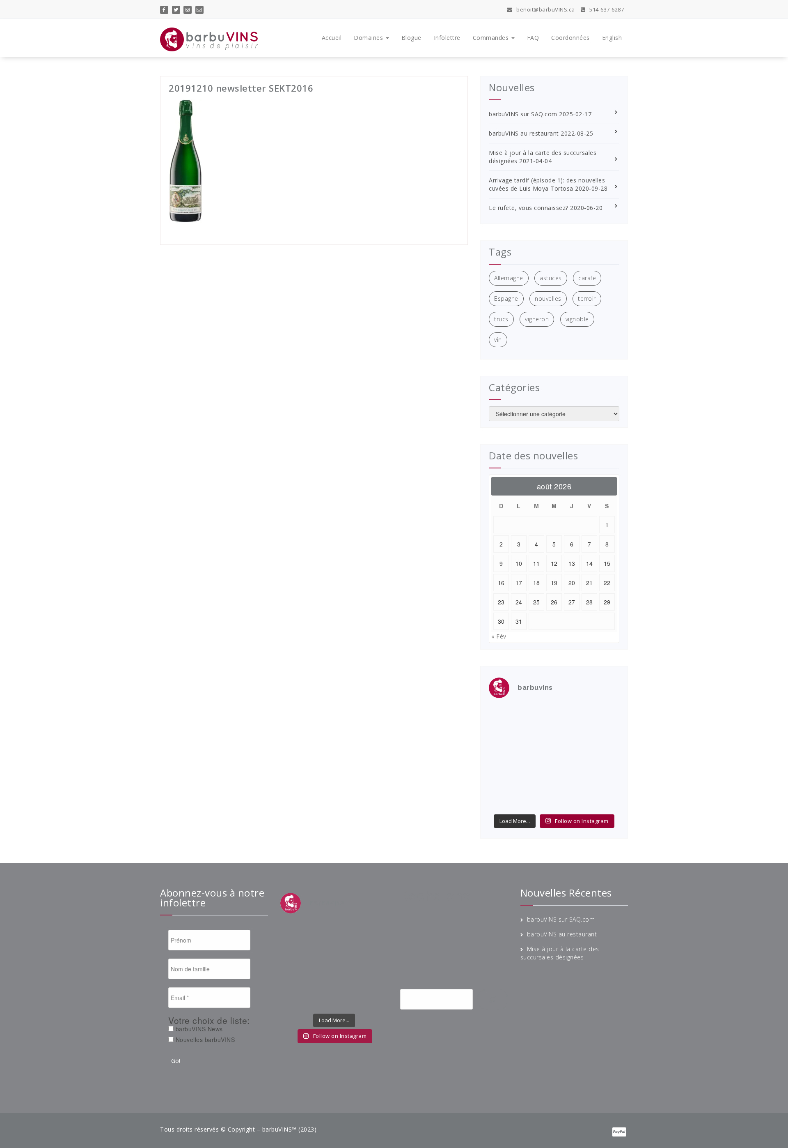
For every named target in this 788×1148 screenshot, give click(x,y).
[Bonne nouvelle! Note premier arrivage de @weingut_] (571, 736)
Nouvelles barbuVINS (204, 1039)
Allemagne (508, 278)
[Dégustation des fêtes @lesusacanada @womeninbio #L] (537, 778)
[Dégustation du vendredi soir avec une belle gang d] (571, 799)
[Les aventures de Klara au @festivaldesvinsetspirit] (571, 716)
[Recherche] (492, 999)
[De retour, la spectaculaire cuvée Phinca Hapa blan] (604, 757)
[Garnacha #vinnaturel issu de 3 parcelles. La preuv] (537, 757)
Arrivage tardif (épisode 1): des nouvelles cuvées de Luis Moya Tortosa (547, 184)
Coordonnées (570, 37)
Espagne (506, 298)
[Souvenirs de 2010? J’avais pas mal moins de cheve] (537, 716)
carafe (587, 278)
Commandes (492, 37)
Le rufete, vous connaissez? (528, 208)
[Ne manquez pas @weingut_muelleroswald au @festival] (503, 736)
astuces (551, 278)
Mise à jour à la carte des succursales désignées (559, 953)
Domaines (369, 37)
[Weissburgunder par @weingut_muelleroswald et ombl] (537, 736)
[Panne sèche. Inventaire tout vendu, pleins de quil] (604, 778)
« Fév (498, 636)
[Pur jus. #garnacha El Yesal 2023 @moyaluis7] (571, 757)
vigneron (537, 319)
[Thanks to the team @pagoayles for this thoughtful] (503, 799)
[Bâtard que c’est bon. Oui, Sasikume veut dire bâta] (503, 716)
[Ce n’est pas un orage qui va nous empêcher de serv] (604, 799)
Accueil (332, 37)
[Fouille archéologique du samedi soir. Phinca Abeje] (604, 736)
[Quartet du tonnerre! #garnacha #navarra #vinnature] (503, 757)
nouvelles (548, 298)
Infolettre (447, 37)
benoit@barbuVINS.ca (545, 9)
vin (498, 339)
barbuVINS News (198, 1029)
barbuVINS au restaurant (524, 133)
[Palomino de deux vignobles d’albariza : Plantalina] (537, 799)
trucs (501, 319)
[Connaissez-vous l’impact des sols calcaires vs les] (604, 716)
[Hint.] (503, 778)
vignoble (577, 319)
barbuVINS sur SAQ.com (523, 114)
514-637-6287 (606, 9)
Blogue (411, 37)
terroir (587, 298)
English (612, 37)
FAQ (533, 37)
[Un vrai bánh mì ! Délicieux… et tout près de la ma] (571, 778)
